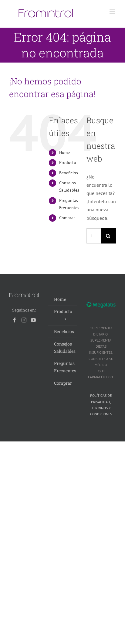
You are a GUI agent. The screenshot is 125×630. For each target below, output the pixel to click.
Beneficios (68, 172)
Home (64, 152)
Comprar (67, 217)
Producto (67, 162)
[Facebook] (14, 320)
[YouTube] (33, 320)
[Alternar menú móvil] (113, 12)
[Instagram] (24, 320)
